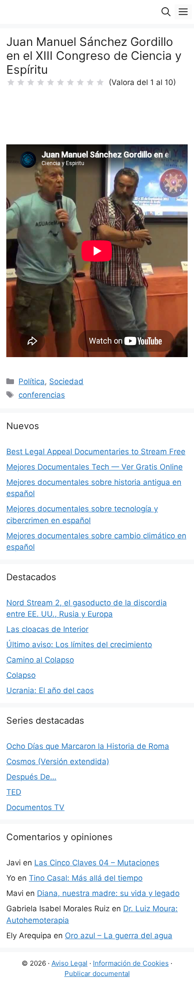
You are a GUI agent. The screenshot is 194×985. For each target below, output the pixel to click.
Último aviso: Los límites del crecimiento (79, 644)
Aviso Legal (69, 963)
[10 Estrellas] (100, 82)
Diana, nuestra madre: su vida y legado (108, 893)
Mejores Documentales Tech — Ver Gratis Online (94, 466)
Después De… (31, 776)
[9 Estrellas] (90, 82)
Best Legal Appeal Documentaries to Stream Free (95, 451)
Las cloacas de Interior (47, 629)
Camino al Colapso (40, 659)
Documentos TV (35, 807)
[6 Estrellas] (60, 82)
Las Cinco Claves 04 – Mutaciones (96, 862)
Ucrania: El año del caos (50, 690)
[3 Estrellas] (30, 82)
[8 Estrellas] (80, 82)
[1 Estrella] (10, 82)
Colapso (21, 675)
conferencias (41, 394)
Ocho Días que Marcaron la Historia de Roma (87, 746)
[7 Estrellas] (70, 82)
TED (13, 792)
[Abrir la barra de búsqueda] (166, 11)
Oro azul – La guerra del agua (118, 935)
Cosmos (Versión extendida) (57, 761)
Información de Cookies (131, 963)
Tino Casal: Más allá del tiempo (86, 877)
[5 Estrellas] (50, 82)
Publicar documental (97, 973)
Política (31, 381)
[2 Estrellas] (20, 82)
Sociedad (66, 381)
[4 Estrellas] (40, 82)
